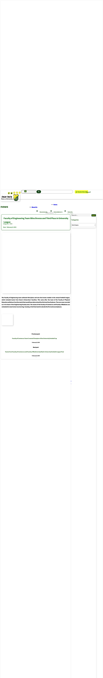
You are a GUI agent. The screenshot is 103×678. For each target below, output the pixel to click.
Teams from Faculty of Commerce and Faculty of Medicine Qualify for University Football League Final (34, 352)
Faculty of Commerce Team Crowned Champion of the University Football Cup (34, 338)
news (10, 224)
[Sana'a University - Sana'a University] (10, 200)
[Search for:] (81, 215)
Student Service (82, 191)
